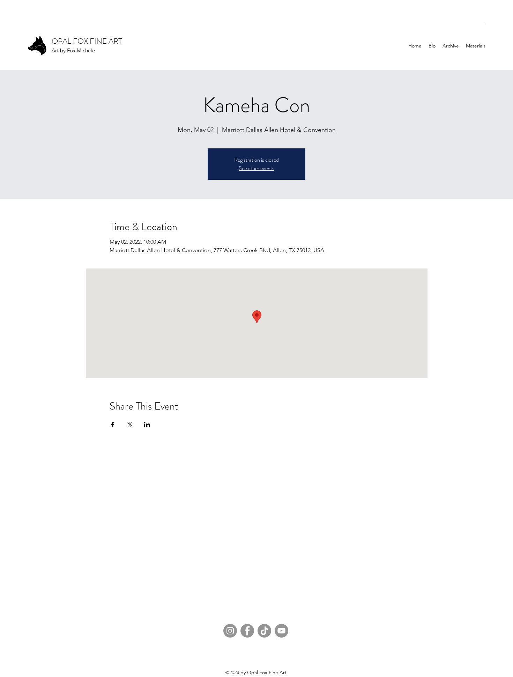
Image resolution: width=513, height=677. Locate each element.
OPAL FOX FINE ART (87, 41)
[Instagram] (230, 631)
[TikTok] (264, 631)
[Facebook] (247, 631)
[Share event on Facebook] (113, 424)
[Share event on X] (130, 424)
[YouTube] (281, 631)
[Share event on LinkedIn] (147, 424)
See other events (256, 168)
